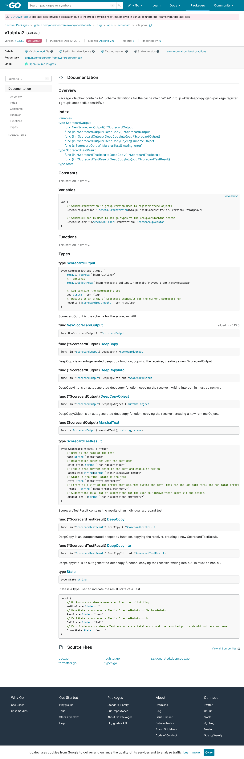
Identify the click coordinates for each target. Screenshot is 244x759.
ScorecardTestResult (96, 302)
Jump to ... (15, 78)
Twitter (208, 704)
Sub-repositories (118, 711)
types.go (110, 663)
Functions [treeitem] (16, 120)
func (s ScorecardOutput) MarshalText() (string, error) (103, 145)
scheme (97, 221)
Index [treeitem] (13, 102)
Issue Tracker (164, 717)
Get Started (68, 698)
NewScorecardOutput (85, 325)
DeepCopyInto (112, 370)
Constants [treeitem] (16, 108)
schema (103, 209)
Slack (207, 717)
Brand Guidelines (166, 729)
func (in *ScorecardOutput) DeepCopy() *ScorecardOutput (107, 132)
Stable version (146, 51)
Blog (158, 711)
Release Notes (165, 723)
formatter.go (68, 663)
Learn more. (192, 752)
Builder (108, 221)
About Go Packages (120, 717)
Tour (62, 711)
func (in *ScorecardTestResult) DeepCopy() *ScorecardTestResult (112, 155)
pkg (99, 25)
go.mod (40, 51)
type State (66, 164)
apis (109, 25)
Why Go (133, 5)
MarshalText (109, 422)
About (160, 698)
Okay (209, 752)
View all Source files (224, 648)
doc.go (64, 658)
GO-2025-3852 (20, 16)
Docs (173, 5)
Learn (156, 5)
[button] (26, 51)
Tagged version (114, 51)
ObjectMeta (85, 282)
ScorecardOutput (81, 263)
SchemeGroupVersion (150, 221)
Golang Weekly (213, 735)
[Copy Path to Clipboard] (150, 25)
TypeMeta (83, 274)
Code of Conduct (166, 735)
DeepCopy (109, 344)
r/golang (209, 723)
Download (162, 704)
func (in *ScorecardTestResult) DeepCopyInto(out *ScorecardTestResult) (117, 159)
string (77, 294)
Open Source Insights (42, 64)
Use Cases (17, 704)
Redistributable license (77, 51)
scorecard (124, 25)
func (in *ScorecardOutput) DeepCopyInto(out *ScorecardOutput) (112, 136)
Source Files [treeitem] (17, 135)
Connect (211, 698)
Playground (66, 704)
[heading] (16, 5)
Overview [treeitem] (16, 96)
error (137, 430)
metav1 (71, 274)
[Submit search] (119, 5)
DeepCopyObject (115, 396)
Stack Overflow (69, 717)
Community (222, 5)
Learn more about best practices (185, 51)
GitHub (208, 711)
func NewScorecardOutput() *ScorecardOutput (99, 127)
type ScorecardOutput (75, 123)
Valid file (39, 51)
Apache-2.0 (106, 40)
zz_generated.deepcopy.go (170, 658)
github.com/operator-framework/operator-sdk (62, 25)
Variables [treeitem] (15, 114)
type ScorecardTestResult (77, 150)
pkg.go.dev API (117, 723)
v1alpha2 (141, 25)
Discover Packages (17, 25)
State (79, 480)
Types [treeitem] (14, 127)
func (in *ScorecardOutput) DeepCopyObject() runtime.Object (109, 141)
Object (144, 404)
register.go (112, 658)
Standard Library (118, 704)
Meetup (209, 729)
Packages (198, 5)
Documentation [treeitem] (19, 88)
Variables (65, 118)
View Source (231, 196)
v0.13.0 (15, 40)
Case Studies (19, 711)
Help (62, 723)
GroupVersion (118, 209)
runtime (133, 404)
